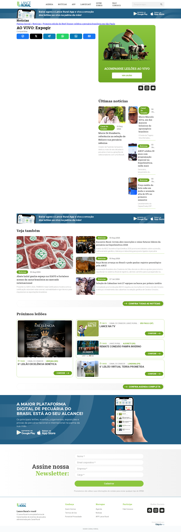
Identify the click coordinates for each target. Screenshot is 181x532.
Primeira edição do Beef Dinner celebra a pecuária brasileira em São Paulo (79, 23)
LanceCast (85, 4)
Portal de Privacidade (73, 517)
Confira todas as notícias (144, 303)
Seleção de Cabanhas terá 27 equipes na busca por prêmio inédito (129, 283)
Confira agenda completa (144, 386)
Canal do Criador (104, 127)
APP (73, 4)
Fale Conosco (128, 509)
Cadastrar (109, 483)
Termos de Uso (71, 513)
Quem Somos (70, 509)
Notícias (62, 4)
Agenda (49, 4)
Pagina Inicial (24, 23)
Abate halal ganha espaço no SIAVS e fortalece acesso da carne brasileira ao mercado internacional (43, 279)
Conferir (61, 373)
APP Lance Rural (102, 517)
